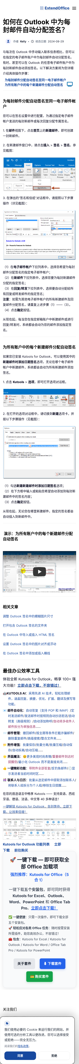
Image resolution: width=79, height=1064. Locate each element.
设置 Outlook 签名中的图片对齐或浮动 (29, 644)
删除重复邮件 (17, 738)
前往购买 (21, 845)
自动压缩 (32, 750)
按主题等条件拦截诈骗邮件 (54, 733)
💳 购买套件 (39, 971)
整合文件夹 (48, 738)
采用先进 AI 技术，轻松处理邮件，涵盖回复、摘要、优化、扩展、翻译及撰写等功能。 (42, 698)
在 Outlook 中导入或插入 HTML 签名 (28, 635)
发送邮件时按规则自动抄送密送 (46, 716)
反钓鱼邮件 (59, 768)
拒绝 (54, 1055)
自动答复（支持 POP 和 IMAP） (48, 710)
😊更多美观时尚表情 (37, 756)
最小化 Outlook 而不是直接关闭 (40, 762)
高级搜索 (34, 738)
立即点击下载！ (44, 903)
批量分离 (42, 745)
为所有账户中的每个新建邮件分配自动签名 (34, 85)
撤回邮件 (29, 733)
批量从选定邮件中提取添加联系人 (52, 780)
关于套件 (24, 958)
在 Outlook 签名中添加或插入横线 (26, 653)
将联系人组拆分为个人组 (25, 785)
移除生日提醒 (52, 785)
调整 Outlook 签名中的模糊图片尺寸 (28, 616)
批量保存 (29, 745)
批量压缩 (56, 745)
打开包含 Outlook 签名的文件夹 (25, 625)
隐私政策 (23, 1046)
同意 (20, 1055)
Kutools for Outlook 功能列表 (26, 839)
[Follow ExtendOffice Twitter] (15, 1014)
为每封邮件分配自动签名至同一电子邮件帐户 (35, 80)
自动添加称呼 (43, 721)
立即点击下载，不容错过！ (39, 685)
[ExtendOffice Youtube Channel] (24, 1014)
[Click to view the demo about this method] (68, 85)
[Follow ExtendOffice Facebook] (6, 1014)
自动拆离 (18, 750)
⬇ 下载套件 (53, 958)
